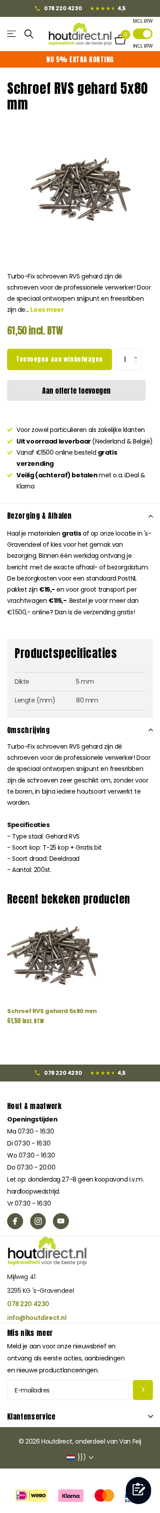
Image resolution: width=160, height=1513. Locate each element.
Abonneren (143, 1390)
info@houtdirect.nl (36, 1317)
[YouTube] (61, 1221)
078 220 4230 (28, 1303)
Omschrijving (28, 730)
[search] (29, 34)
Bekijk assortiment (12, 34)
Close (80, 1416)
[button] (138, 351)
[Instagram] (38, 1221)
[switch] (142, 33)
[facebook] (15, 1221)
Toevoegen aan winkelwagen (59, 359)
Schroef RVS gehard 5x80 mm (52, 1011)
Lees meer (47, 309)
